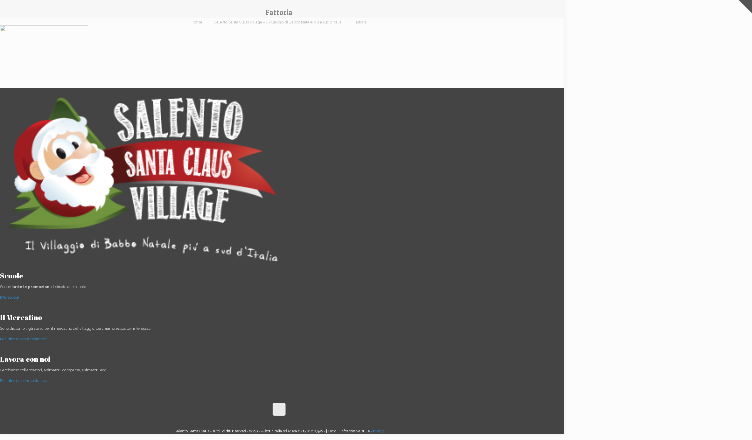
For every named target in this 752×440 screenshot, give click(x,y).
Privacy (377, 431)
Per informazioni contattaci (23, 339)
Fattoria (360, 22)
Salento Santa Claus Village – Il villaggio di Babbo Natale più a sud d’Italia (278, 22)
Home (197, 22)
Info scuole (9, 297)
